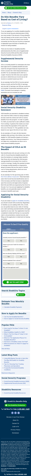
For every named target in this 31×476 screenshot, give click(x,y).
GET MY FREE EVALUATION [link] (16, 8)
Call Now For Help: (16, 409)
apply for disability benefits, (21, 201)
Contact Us (15, 423)
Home (4, 12)
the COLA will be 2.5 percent (10, 177)
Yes (9, 241)
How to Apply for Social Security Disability (16, 318)
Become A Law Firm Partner (15, 417)
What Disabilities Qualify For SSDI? (14, 332)
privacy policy (12, 465)
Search (21, 295)
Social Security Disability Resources (15, 393)
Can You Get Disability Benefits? (13, 317)
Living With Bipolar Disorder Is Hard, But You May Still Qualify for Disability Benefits (16, 360)
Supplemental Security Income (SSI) (15, 383)
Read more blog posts (8, 373)
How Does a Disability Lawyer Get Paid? (16, 341)
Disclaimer (15, 433)
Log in (4, 28)
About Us (15, 420)
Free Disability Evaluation (16, 405)
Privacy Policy (15, 430)
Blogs (9, 12)
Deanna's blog (17, 12)
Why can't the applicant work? (11, 267)
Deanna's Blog (6, 25)
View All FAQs (6, 348)
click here (10, 463)
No (21, 241)
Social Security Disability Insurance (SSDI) (16, 381)
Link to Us (15, 426)
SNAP (3, 90)
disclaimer (3, 465)
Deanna (9, 23)
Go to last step (17, 282)
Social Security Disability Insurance (13, 108)
